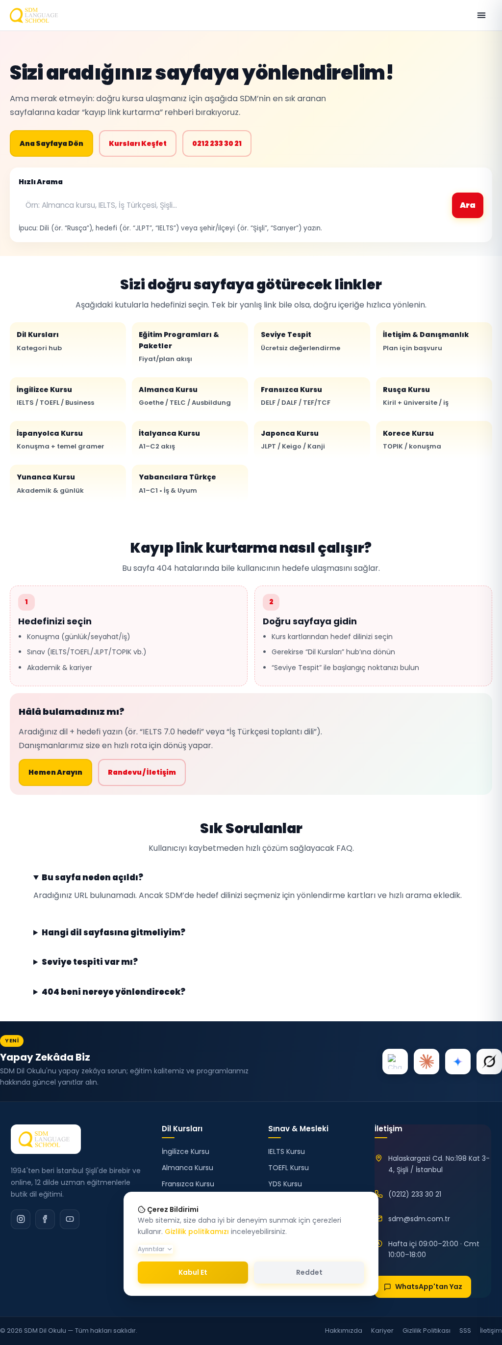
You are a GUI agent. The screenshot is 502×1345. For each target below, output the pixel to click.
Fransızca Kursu (295, 396)
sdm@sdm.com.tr (419, 1219)
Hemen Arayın (55, 772)
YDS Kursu (285, 1184)
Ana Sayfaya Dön (51, 143)
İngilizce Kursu (55, 396)
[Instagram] (20, 1219)
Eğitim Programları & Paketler (179, 347)
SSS (465, 1330)
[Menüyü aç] (481, 15)
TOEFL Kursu (288, 1168)
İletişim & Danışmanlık (426, 341)
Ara (468, 205)
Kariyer (382, 1330)
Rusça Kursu (416, 396)
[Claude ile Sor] (426, 1061)
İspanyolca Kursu (60, 439)
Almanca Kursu (185, 396)
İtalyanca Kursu (169, 439)
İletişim (491, 1330)
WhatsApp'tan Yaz (428, 1286)
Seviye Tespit (300, 341)
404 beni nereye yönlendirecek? (113, 992)
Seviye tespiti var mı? (90, 962)
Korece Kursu (412, 439)
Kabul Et (192, 1272)
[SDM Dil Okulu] (46, 1139)
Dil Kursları (39, 341)
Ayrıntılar (151, 1249)
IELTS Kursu (286, 1151)
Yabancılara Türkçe (177, 483)
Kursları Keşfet (138, 143)
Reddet (309, 1272)
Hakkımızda (343, 1330)
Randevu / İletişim (142, 772)
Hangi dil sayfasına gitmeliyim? (113, 932)
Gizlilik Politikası (426, 1330)
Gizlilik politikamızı (197, 1231)
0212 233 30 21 (217, 143)
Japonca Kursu (293, 439)
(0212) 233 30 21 (414, 1194)
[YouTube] (69, 1219)
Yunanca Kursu (50, 483)
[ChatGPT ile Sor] (395, 1061)
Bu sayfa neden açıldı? (92, 877)
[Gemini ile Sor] (458, 1061)
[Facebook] (45, 1219)
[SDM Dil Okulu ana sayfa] (35, 15)
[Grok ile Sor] (489, 1061)
